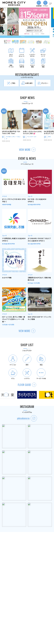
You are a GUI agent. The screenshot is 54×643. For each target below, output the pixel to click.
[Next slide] (48, 395)
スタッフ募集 (32, 66)
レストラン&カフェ (32, 55)
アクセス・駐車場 (21, 66)
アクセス (45, 6)
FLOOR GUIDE (24, 384)
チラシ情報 (43, 66)
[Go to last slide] (6, 395)
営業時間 (39, 6)
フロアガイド (11, 55)
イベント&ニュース (22, 55)
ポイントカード (43, 55)
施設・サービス (11, 66)
